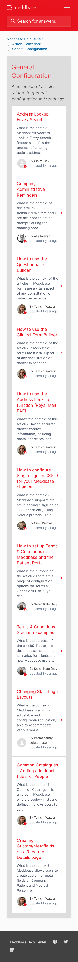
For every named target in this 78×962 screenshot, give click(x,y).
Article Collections (26, 44)
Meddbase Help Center (25, 39)
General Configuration (29, 49)
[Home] (22, 7)
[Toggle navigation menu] (67, 7)
